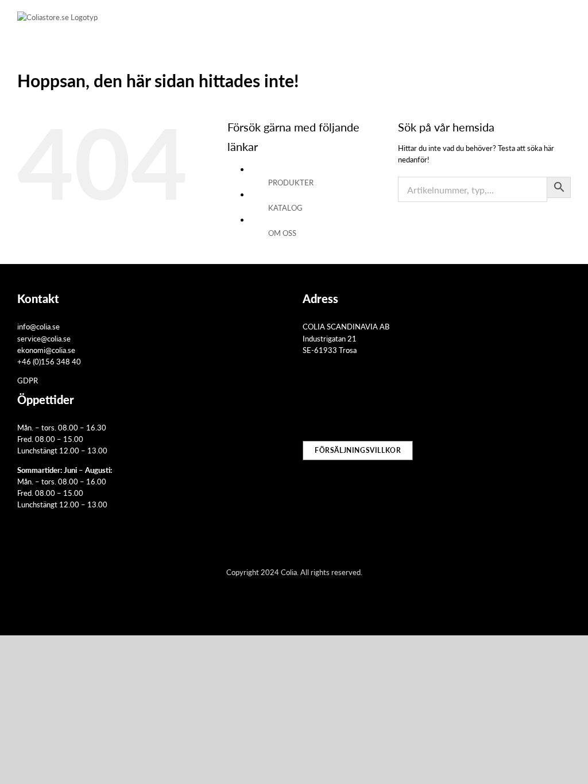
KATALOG (285, 207)
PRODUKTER (291, 182)
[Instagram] (323, 399)
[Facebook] (307, 399)
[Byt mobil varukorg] (524, 20)
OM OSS (282, 232)
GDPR (27, 380)
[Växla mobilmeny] (566, 20)
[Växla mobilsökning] (545, 20)
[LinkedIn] (339, 399)
